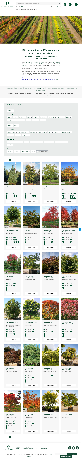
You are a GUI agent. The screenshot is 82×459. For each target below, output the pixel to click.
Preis (33, 151)
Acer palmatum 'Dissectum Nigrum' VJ (12, 369)
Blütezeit (42, 120)
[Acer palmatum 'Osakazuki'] (12, 401)
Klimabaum (10, 135)
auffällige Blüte (11, 120)
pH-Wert (9, 144)
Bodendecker (33, 132)
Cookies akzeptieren (72, 454)
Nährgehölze (24, 135)
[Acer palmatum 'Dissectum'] (31, 355)
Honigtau (57, 132)
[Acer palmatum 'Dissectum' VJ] (69, 355)
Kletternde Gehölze (66, 132)
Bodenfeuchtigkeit (17, 141)
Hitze (26, 141)
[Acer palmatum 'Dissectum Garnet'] (69, 309)
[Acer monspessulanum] (12, 309)
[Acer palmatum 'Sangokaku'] (31, 401)
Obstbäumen (42, 63)
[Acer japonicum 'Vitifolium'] (69, 263)
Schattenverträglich (48, 141)
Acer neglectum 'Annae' (31, 322)
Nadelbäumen (36, 62)
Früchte (35, 117)
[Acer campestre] (69, 173)
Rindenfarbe (60, 117)
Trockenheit (58, 141)
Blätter (29, 117)
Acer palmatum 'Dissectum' (29, 369)
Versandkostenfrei (42, 151)
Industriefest (32, 141)
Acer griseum (9, 276)
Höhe (15, 117)
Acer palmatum (48, 322)
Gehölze (9, 151)
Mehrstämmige (51, 117)
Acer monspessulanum (12, 322)
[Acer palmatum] (50, 309)
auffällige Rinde (20, 120)
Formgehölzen (56, 62)
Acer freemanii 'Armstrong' (47, 231)
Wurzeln (68, 117)
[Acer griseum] (12, 263)
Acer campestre (66, 187)
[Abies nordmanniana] (31, 173)
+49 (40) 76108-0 (23, 448)
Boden (9, 141)
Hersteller (10, 110)
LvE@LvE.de (46, 448)
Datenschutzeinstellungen (61, 454)
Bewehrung (21, 117)
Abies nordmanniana (30, 187)
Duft (28, 120)
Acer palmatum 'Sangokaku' (29, 415)
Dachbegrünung (42, 132)
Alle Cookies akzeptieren (66, 456)
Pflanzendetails (13, 201)
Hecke (50, 132)
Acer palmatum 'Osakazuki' (10, 415)
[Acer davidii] (31, 217)
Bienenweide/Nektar (12, 132)
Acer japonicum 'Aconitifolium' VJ (29, 277)
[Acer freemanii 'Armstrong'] (50, 217)
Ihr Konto (52, 6)
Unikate (32, 68)
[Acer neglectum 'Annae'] (31, 309)
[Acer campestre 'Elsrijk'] (12, 217)
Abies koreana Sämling (12, 187)
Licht (40, 141)
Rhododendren (25, 63)
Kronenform (42, 117)
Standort (17, 135)
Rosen (15, 125)
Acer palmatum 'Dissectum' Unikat (48, 369)
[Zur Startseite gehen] (7, 5)
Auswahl (9, 125)
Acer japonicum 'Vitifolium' (66, 277)
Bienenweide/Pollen (23, 132)
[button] (80, 229)
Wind (65, 141)
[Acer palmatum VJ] (50, 401)
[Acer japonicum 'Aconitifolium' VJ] (31, 263)
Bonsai (42, 62)
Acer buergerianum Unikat (49, 187)
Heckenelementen (34, 63)
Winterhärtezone (25, 151)
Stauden (16, 151)
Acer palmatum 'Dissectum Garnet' (67, 323)
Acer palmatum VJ (48, 414)
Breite (9, 117)
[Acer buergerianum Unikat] (50, 173)
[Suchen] (60, 3)
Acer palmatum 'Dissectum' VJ (66, 369)
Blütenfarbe (34, 120)
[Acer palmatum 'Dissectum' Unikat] (50, 355)
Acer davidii (28, 230)
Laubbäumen (29, 62)
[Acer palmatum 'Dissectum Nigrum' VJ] (12, 355)
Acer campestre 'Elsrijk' (12, 230)
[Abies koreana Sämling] (12, 173)
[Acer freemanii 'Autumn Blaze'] (69, 217)
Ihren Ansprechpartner (48, 95)
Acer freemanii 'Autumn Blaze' (68, 231)
